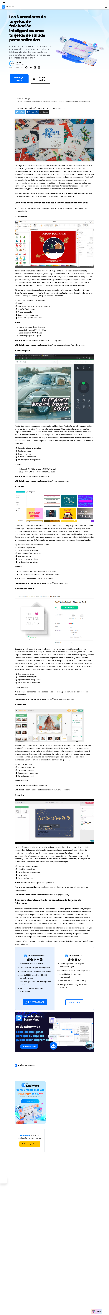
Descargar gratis (19, 79)
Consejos (27, 99)
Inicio (19, 99)
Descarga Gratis (36, 1002)
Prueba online (42, 79)
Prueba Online (74, 1002)
